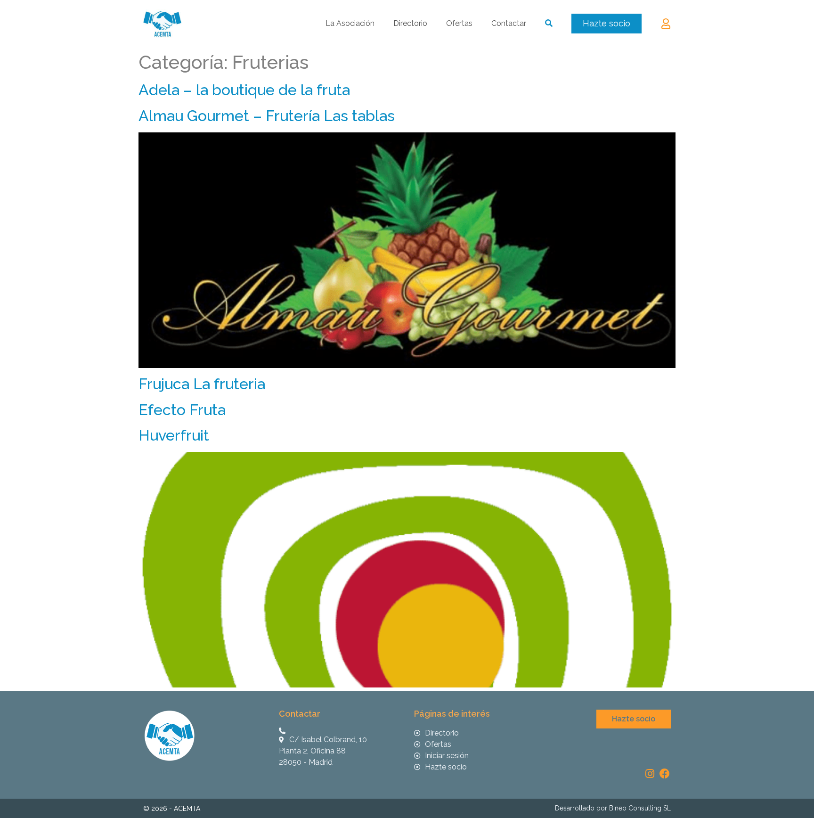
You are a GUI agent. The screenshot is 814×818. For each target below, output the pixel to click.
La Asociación (350, 23)
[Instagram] (649, 774)
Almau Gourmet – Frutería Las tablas (266, 115)
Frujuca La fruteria (201, 384)
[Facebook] (665, 774)
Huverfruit (173, 435)
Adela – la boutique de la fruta (244, 89)
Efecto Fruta (182, 409)
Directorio (410, 23)
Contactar (508, 23)
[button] (606, 23)
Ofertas (459, 23)
